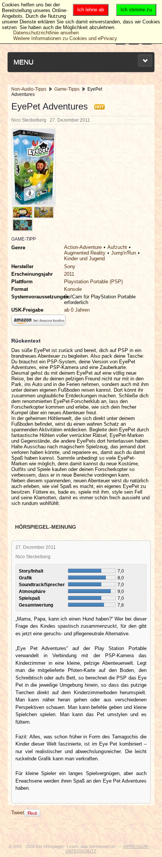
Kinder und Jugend (84, 258)
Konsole (73, 289)
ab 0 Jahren (77, 310)
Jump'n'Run (123, 253)
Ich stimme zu (136, 9)
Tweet (17, 812)
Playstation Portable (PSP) (93, 281)
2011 (69, 274)
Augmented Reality (84, 253)
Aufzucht (117, 247)
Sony (69, 266)
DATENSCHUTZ (81, 851)
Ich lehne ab (90, 9)
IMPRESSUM (136, 846)
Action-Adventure (83, 247)
